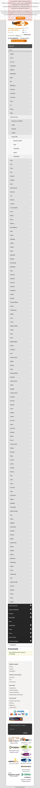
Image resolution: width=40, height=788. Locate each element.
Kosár (25, 30)
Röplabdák (16, 156)
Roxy (11, 270)
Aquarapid (13, 66)
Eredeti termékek (13, 690)
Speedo (12, 298)
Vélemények (12, 682)
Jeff (11, 196)
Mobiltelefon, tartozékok (26, 763)
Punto (11, 519)
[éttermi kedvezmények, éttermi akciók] (14, 773)
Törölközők (16, 148)
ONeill (11, 243)
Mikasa (12, 499)
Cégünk (11, 669)
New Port (12, 428)
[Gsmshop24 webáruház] (26, 760)
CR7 (11, 353)
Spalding (12, 503)
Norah (11, 235)
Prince (11, 594)
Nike (11, 231)
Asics (11, 334)
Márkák (11, 50)
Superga (12, 397)
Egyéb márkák (13, 326)
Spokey (12, 412)
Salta (11, 369)
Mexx (11, 219)
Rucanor (12, 274)
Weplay (12, 550)
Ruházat (14, 129)
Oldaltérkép (12, 671)
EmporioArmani (14, 117)
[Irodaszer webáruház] (14, 760)
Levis (11, 211)
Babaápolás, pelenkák (26, 757)
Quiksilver (12, 255)
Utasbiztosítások (26, 771)
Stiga (11, 456)
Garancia (11, 703)
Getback (12, 180)
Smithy (12, 294)
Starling (12, 590)
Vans (11, 318)
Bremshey (12, 558)
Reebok (12, 259)
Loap (11, 491)
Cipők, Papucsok (13, 605)
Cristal (11, 464)
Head (11, 424)
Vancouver (13, 495)
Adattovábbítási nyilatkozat (16, 694)
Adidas (12, 54)
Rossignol (12, 267)
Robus (12, 554)
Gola (11, 184)
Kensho (12, 200)
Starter (12, 361)
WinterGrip (13, 562)
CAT (11, 578)
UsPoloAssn (13, 310)
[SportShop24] (20, 23)
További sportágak (13, 641)
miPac (11, 385)
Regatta (12, 389)
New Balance (13, 227)
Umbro (12, 306)
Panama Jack (13, 357)
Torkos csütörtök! (14, 776)
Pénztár (26, 32)
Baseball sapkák (17, 140)
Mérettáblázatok (14, 38)
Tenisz (10, 629)
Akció (10, 621)
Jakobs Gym (13, 542)
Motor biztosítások (26, 769)
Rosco (11, 440)
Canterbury (13, 507)
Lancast (12, 203)
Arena (11, 58)
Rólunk (11, 666)
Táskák (13, 133)
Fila (11, 164)
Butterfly (12, 523)
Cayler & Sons (13, 393)
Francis (12, 471)
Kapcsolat (10, 32)
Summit (12, 460)
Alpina (11, 566)
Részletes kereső (24, 38)
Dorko (11, 109)
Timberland (13, 574)
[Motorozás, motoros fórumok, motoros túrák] (26, 766)
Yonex (11, 322)
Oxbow (12, 247)
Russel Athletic (14, 373)
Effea (11, 113)
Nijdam (12, 448)
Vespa (11, 330)
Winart (11, 546)
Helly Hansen (13, 188)
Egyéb (15, 152)
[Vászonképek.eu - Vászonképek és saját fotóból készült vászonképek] (14, 747)
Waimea (12, 432)
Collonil (12, 176)
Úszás (10, 633)
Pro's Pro (12, 420)
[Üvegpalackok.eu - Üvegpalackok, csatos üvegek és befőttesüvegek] (26, 739)
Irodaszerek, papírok (14, 763)
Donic (11, 483)
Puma (11, 251)
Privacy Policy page (35, 13)
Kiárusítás (11, 46)
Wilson (12, 314)
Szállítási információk (14, 701)
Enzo (11, 160)
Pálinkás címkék (14, 743)
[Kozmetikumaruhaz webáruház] (26, 754)
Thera (11, 408)
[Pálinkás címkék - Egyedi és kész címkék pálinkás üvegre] (14, 739)
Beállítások (26, 28)
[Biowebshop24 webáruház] (26, 747)
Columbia (12, 93)
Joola (11, 570)
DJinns (12, 345)
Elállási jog (12, 705)
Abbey (11, 436)
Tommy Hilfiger (14, 302)
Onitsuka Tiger (14, 582)
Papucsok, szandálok (17, 121)
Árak (10, 679)
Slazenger (12, 290)
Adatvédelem (12, 688)
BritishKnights (13, 341)
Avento (12, 416)
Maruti (11, 215)
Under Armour (13, 381)
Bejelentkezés (27, 34)
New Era (12, 401)
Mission (12, 223)
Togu (11, 479)
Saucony (12, 282)
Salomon (12, 278)
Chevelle (12, 89)
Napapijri (12, 239)
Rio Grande (13, 263)
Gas (11, 172)
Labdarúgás (12, 625)
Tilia (11, 475)
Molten (12, 538)
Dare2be (12, 377)
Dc (11, 105)
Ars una (12, 62)
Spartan (12, 404)
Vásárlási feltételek (14, 692)
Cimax (11, 601)
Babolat (12, 69)
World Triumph (14, 511)
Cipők (13, 125)
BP (11, 81)
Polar (11, 337)
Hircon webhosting (20, 787)
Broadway (12, 85)
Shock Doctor (13, 444)
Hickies (12, 365)
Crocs (11, 101)
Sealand (12, 286)
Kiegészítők (14, 136)
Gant (11, 168)
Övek (14, 144)
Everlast (12, 452)
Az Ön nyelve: (11, 35)
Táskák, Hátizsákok (14, 609)
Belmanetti (13, 73)
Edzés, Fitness (12, 637)
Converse (12, 97)
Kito (11, 515)
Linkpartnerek (12, 707)
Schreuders (13, 527)
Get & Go (12, 487)
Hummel (12, 192)
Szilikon (12, 468)
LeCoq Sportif (13, 207)
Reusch (12, 586)
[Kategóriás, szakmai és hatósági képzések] (26, 775)
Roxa (11, 598)
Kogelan (12, 531)
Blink (11, 77)
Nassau (12, 534)
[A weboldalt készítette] (25, 733)
